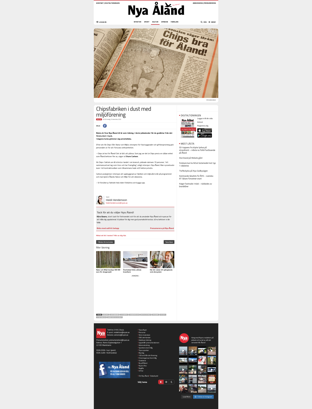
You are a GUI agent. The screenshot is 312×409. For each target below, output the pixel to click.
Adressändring (144, 345)
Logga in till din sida (205, 118)
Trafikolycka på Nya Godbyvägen (193, 170)
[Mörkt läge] (171, 382)
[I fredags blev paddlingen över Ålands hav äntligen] (183, 351)
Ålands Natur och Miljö (115, 317)
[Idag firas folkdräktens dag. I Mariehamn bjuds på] (183, 370)
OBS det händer (145, 337)
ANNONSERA (198, 3)
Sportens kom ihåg (145, 347)
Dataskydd (154, 376)
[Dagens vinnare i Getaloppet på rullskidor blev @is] (202, 388)
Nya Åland (155, 314)
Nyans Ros (143, 365)
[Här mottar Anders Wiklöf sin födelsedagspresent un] (183, 379)
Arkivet (200, 122)
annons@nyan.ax (121, 334)
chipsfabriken (114, 314)
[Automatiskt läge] (161, 382)
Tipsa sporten (144, 350)
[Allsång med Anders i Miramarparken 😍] (212, 370)
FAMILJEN (174, 21)
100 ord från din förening (148, 355)
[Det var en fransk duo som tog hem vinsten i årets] (183, 360)
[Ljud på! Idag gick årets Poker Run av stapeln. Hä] (212, 388)
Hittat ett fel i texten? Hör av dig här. (111, 235)
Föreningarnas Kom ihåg (147, 358)
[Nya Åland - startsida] (156, 18)
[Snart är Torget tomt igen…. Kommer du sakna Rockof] (193, 370)
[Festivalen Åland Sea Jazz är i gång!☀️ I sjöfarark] (193, 351)
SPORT (146, 21)
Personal (142, 332)
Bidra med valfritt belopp (108, 228)
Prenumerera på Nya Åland (162, 228)
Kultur (99, 119)
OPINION (164, 21)
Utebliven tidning (145, 340)
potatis (162, 314)
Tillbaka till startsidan (105, 242)
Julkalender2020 (134, 314)
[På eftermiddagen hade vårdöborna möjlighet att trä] (202, 351)
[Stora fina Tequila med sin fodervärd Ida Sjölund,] (212, 360)
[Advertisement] (135, 294)
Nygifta (141, 368)
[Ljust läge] (166, 382)
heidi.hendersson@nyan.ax (117, 203)
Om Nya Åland (144, 376)
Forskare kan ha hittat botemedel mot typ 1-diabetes (197, 164)
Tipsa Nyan (169, 242)
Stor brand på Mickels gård (190, 158)
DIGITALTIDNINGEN (112, 3)
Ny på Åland (143, 363)
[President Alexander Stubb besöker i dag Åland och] (212, 351)
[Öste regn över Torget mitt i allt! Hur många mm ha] (202, 379)
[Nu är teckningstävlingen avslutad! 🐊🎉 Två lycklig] (212, 379)
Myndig (141, 353)
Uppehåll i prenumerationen (149, 342)
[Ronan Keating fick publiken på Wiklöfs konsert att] (202, 370)
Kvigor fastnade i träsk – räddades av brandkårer (195, 185)
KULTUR (155, 21)
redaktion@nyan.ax (122, 332)
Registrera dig (202, 126)
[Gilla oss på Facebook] (114, 370)
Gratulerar (142, 360)
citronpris (124, 314)
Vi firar (141, 370)
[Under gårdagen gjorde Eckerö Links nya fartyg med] (193, 360)
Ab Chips (105, 314)
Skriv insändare (144, 335)
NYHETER (137, 21)
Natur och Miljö (146, 314)
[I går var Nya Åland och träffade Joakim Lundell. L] (183, 388)
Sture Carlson (101, 317)
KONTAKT (100, 3)
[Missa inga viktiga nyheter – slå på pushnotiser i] (202, 360)
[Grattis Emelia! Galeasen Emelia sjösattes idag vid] (193, 379)
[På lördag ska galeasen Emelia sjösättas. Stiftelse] (193, 388)
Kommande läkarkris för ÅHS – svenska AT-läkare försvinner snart (196, 177)
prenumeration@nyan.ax (119, 339)
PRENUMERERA (210, 3)
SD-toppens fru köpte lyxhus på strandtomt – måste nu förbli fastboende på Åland (197, 150)
